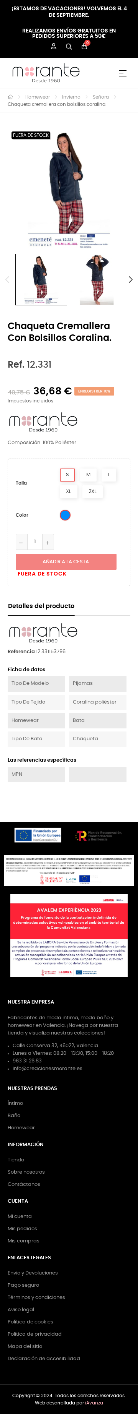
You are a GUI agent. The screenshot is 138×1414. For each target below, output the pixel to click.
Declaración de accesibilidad (44, 1358)
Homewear (21, 1127)
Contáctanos (24, 1184)
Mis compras (23, 1241)
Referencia (21, 651)
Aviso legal (21, 1309)
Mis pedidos (22, 1228)
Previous (7, 279)
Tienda (16, 1160)
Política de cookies (30, 1322)
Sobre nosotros (26, 1172)
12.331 (29, 365)
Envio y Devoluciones (33, 1273)
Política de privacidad (35, 1334)
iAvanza (94, 1403)
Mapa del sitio (25, 1346)
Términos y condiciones (36, 1297)
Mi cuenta (20, 1216)
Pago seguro (23, 1285)
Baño (14, 1115)
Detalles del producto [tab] (41, 606)
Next (130, 279)
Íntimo (15, 1103)
